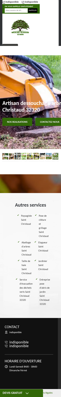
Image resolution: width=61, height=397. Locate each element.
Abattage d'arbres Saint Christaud (26, 248)
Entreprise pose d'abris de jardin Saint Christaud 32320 (45, 292)
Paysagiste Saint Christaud (26, 220)
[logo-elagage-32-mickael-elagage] (20, 27)
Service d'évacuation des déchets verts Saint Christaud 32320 (26, 290)
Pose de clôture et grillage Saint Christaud (43, 226)
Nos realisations (17, 122)
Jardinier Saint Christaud (43, 265)
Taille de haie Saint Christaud (26, 267)
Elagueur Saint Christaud (43, 246)
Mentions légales (44, 393)
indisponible (12, 2)
